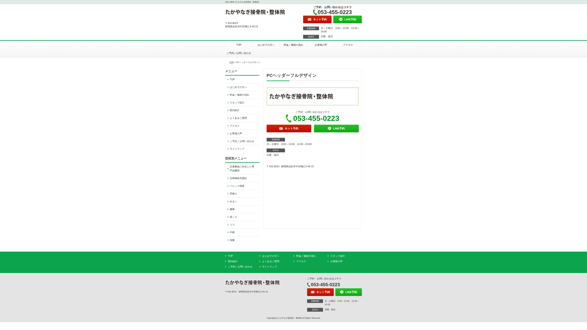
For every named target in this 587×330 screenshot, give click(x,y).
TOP (238, 45)
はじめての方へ (266, 45)
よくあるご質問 (238, 118)
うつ (232, 224)
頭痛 (232, 240)
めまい (233, 201)
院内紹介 (235, 110)
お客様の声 (321, 45)
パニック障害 (237, 186)
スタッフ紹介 (237, 102)
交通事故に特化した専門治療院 (242, 168)
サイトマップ (237, 149)
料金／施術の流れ (293, 45)
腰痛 (232, 209)
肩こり (233, 217)
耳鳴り (233, 193)
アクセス (348, 45)
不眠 (232, 232)
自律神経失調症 (238, 178)
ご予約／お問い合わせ (239, 53)
